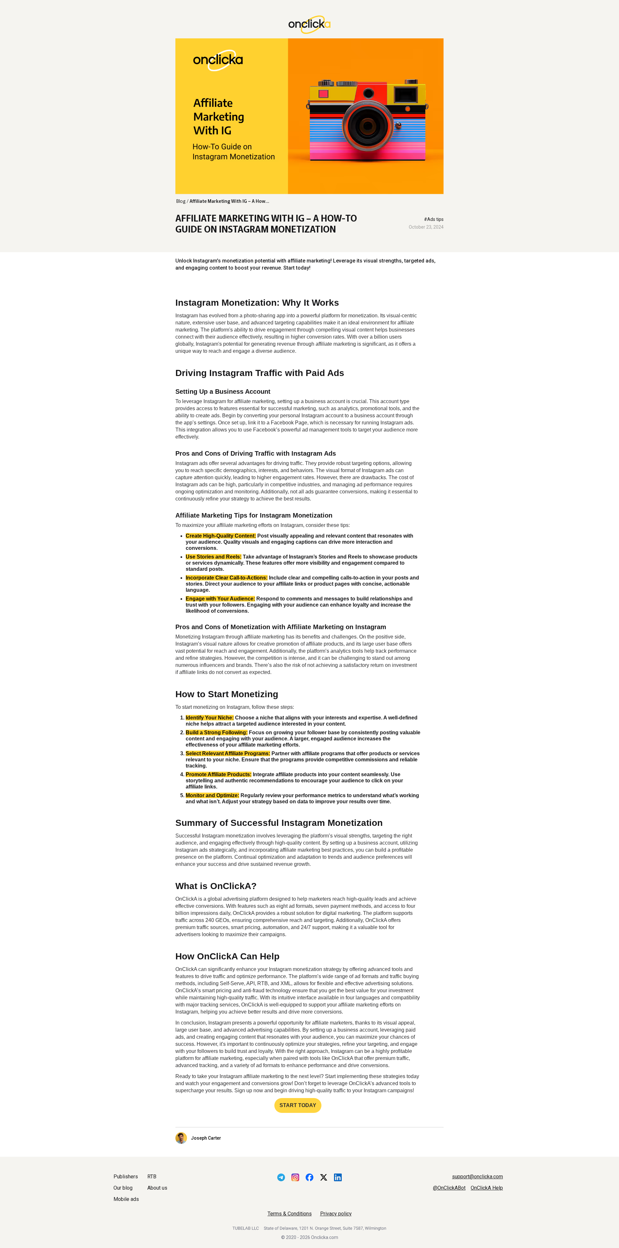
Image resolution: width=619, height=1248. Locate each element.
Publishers (125, 1177)
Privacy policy (336, 1214)
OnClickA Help (487, 1188)
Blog (181, 201)
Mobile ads (126, 1199)
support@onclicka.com (477, 1177)
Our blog (123, 1188)
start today (298, 1105)
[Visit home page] (309, 25)
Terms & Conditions (290, 1214)
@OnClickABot (449, 1188)
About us (157, 1188)
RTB (151, 1177)
